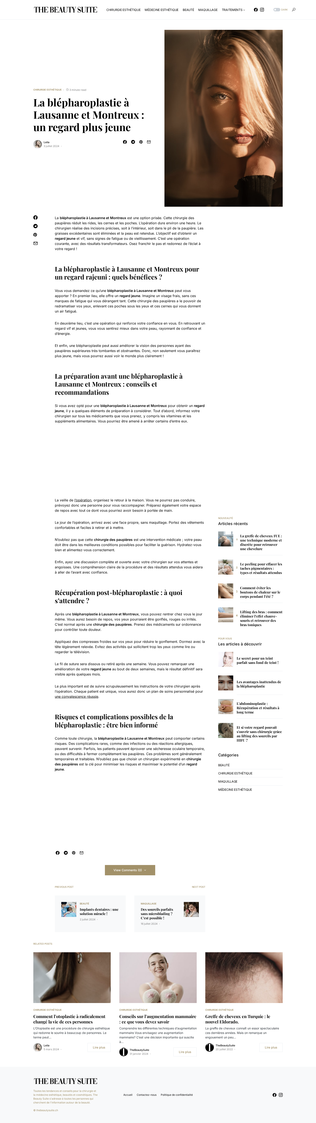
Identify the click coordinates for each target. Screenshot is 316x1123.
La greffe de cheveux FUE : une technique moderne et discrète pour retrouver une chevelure (261, 542)
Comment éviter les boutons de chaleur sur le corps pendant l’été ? (260, 592)
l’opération (82, 500)
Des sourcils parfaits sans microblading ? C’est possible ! (157, 913)
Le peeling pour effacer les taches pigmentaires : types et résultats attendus (261, 568)
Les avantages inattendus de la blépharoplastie (259, 684)
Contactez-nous (146, 1094)
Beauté (84, 903)
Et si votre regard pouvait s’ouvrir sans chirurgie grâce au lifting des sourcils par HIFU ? (259, 733)
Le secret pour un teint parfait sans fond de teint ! (258, 660)
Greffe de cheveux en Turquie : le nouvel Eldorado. (237, 1019)
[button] (280, 10)
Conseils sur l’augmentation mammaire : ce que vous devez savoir (157, 1019)
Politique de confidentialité (177, 1094)
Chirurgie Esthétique (47, 89)
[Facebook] (256, 10)
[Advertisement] (130, 461)
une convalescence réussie (76, 696)
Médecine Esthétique (235, 789)
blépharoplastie (72, 218)
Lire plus (99, 1047)
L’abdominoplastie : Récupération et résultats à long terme (258, 707)
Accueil (127, 1094)
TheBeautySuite (139, 1050)
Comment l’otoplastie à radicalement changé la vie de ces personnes (69, 1019)
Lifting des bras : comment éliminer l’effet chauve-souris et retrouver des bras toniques (261, 618)
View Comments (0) (128, 870)
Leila (46, 142)
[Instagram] (262, 10)
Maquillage (148, 903)
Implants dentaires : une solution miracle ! (99, 911)
